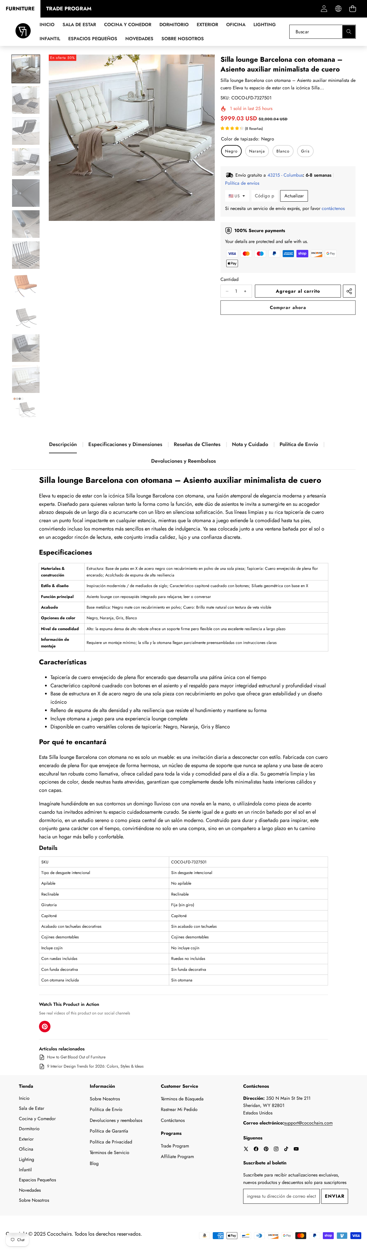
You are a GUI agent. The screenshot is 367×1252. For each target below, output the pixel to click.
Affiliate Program (177, 1156)
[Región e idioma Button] (338, 8)
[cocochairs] (23, 32)
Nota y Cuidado (250, 444)
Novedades (30, 1190)
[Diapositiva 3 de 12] (25, 131)
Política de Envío (299, 444)
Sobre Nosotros (34, 1200)
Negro (231, 151)
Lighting (26, 1159)
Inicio (24, 1098)
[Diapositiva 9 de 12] (25, 317)
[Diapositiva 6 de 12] (25, 224)
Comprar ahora (288, 307)
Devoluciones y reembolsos (116, 1120)
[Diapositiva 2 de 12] (25, 100)
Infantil (25, 1169)
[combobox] (322, 31)
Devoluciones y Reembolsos (183, 461)
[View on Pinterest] (44, 1026)
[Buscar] (348, 31)
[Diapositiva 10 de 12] (25, 348)
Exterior (26, 1139)
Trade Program (175, 1146)
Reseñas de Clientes (197, 444)
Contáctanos (173, 1120)
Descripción (63, 444)
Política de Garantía (109, 1131)
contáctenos (333, 208)
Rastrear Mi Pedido (179, 1109)
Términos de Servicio (109, 1152)
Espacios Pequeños (37, 1179)
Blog (94, 1163)
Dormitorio (29, 1128)
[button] (352, 8)
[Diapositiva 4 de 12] (25, 162)
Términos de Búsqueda (182, 1098)
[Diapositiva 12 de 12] (25, 410)
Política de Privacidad (111, 1142)
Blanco (283, 151)
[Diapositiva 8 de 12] (25, 286)
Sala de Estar (31, 1108)
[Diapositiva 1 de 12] (25, 69)
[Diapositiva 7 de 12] (25, 255)
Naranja (257, 151)
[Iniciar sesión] (323, 8)
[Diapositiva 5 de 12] (25, 193)
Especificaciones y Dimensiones (125, 444)
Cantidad (229, 279)
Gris (305, 151)
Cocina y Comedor (37, 1118)
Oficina (26, 1149)
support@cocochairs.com (308, 1123)
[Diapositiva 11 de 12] (25, 379)
